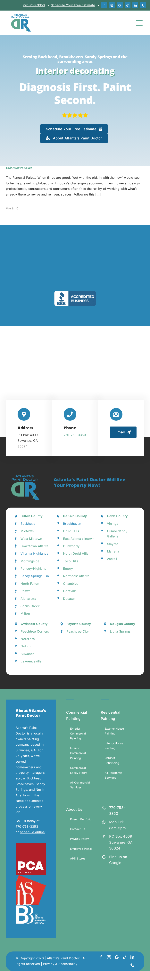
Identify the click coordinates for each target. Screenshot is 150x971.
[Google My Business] (120, 5)
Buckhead (28, 524)
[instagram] (112, 5)
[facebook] (104, 5)
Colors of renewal (19, 168)
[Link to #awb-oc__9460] (139, 22)
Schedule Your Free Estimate (73, 5)
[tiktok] (127, 5)
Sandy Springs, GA (35, 576)
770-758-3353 (34, 5)
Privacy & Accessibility (60, 964)
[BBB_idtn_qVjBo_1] (31, 907)
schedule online (32, 832)
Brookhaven (72, 524)
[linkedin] (135, 5)
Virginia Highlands (34, 553)
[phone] (143, 5)
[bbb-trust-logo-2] (75, 292)
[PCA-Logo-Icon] (31, 844)
